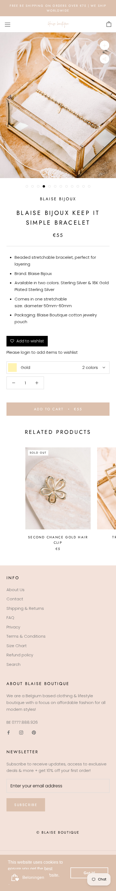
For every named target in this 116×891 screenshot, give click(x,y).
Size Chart (16, 645)
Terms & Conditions (26, 636)
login (25, 352)
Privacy (13, 627)
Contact (14, 599)
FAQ (10, 617)
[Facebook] (8, 732)
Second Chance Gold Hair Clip (58, 540)
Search (13, 664)
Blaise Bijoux (58, 199)
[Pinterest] (34, 732)
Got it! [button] (89, 873)
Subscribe (25, 804)
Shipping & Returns (25, 608)
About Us (15, 589)
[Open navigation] (7, 24)
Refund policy (19, 655)
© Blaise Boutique (58, 832)
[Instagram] (21, 732)
